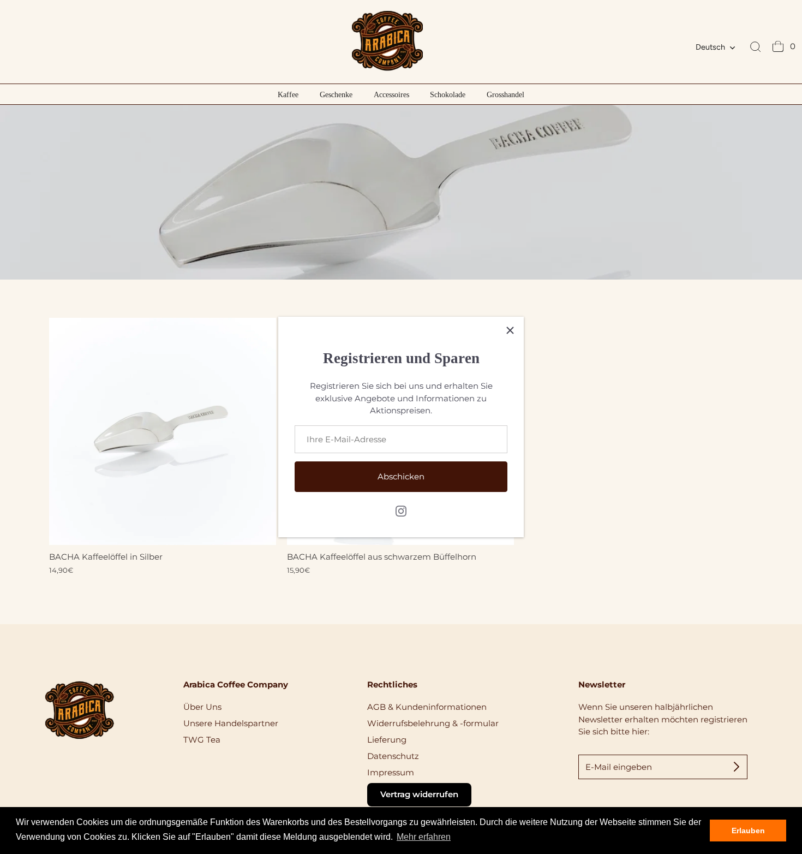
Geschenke (336, 94)
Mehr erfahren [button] (424, 836)
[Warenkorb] (778, 47)
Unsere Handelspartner (230, 723)
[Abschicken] (736, 766)
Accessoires (391, 94)
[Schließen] (510, 330)
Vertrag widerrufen (419, 794)
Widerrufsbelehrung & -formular (433, 723)
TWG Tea (201, 739)
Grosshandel (505, 94)
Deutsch (710, 47)
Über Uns (202, 707)
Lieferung (386, 739)
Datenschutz (393, 756)
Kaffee (288, 94)
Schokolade (447, 94)
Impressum (390, 772)
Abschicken (401, 476)
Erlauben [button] (748, 830)
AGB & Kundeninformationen (427, 707)
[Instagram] (401, 510)
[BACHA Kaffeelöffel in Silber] (162, 431)
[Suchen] (756, 47)
